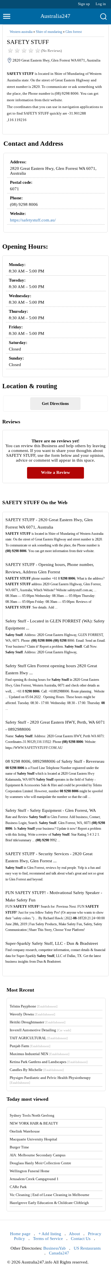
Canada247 (59, 1253)
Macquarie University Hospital (33, 1139)
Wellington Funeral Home (30, 1171)
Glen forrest (73, 32)
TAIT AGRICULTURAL (39, 1038)
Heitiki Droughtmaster (37, 1022)
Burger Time (19, 1147)
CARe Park (18, 1187)
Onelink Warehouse (25, 1131)
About (74, 1233)
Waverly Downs (32, 1014)
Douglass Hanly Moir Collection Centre (40, 1163)
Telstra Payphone (33, 1006)
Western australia (21, 32)
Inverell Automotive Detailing (40, 1030)
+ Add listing (49, 1233)
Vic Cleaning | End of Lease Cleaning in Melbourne (49, 1195)
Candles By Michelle (37, 1070)
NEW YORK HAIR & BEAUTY (34, 1123)
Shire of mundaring (49, 32)
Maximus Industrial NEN (39, 1054)
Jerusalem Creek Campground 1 (34, 1179)
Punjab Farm (30, 1046)
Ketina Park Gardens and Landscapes (49, 1062)
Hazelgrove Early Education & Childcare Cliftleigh (49, 1203)
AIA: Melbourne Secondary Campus (37, 1155)
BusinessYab (54, 1248)
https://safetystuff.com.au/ (33, 220)
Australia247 (55, 16)
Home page (20, 1233)
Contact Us (81, 1238)
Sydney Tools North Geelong (32, 1115)
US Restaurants (87, 1248)
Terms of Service (48, 1238)
